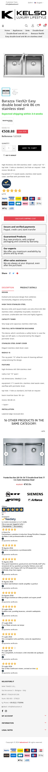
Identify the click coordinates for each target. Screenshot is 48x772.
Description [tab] (8, 287)
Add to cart (29, 148)
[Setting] (32, 25)
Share (9, 273)
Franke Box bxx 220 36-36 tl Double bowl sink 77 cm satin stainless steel (24, 478)
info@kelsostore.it (12, 4)
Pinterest (17, 273)
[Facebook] (2, 711)
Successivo (18, 526)
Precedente (7, 526)
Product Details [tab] (28, 287)
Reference (7, 136)
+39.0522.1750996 (16, 702)
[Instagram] (6, 711)
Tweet (13, 273)
